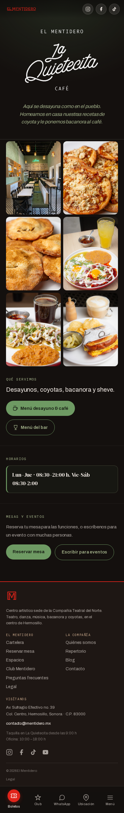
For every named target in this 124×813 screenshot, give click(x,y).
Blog (70, 660)
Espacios (15, 660)
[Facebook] (101, 9)
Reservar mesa (29, 551)
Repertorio (76, 651)
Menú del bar (34, 427)
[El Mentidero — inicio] (21, 9)
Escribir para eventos (84, 552)
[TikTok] (114, 9)
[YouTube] (45, 752)
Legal (11, 686)
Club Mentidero (20, 669)
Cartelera (15, 642)
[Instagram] (87, 9)
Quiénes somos (81, 642)
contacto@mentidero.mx (28, 723)
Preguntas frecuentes (27, 678)
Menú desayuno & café (44, 408)
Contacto (75, 669)
